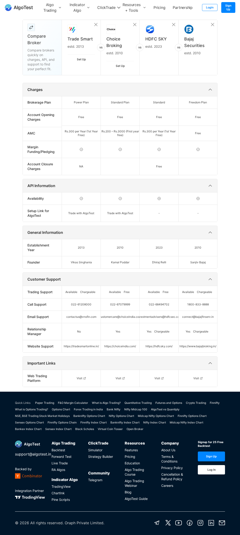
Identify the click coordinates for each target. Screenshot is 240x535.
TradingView (61, 486)
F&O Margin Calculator (73, 403)
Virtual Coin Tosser (110, 429)
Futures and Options (168, 403)
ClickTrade (98, 443)
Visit (79, 378)
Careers (167, 486)
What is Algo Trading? (106, 403)
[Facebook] (190, 523)
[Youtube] (178, 523)
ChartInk (58, 493)
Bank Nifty (113, 409)
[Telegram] (157, 523)
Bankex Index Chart (28, 429)
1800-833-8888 (198, 304)
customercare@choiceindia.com (120, 316)
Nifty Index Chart (154, 422)
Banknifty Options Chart (89, 416)
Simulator (95, 450)
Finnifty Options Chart (192, 416)
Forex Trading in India (88, 409)
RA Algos (58, 470)
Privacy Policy (172, 468)
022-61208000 (81, 304)
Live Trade (60, 463)
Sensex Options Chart (29, 422)
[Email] (222, 523)
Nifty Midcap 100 (135, 409)
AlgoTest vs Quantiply (165, 409)
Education (132, 463)
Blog (128, 492)
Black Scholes (84, 429)
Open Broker (135, 429)
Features (131, 450)
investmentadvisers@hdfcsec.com (159, 316)
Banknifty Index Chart (124, 422)
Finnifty (215, 403)
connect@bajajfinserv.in (198, 316)
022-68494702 (159, 304)
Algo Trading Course (134, 472)
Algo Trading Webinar (134, 483)
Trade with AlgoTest (81, 213)
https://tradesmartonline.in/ (81, 346)
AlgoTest (32, 444)
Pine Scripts (61, 500)
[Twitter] (168, 523)
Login (210, 7)
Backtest (58, 450)
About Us (168, 450)
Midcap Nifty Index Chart (186, 422)
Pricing (130, 457)
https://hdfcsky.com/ (159, 346)
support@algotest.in (33, 454)
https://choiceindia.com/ (120, 346)
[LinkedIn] (211, 523)
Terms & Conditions (169, 459)
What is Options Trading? (31, 409)
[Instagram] (200, 523)
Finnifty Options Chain (62, 422)
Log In (211, 469)
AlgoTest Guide (136, 499)
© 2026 (22, 523)
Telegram (95, 480)
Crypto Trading (196, 403)
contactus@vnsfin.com (81, 316)
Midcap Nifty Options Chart (156, 416)
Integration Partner (29, 491)
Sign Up (228, 7)
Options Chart (61, 409)
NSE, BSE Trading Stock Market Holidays (42, 416)
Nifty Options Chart (121, 416)
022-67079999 (120, 304)
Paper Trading (44, 403)
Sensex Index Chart (58, 429)
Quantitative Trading (138, 403)
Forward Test (61, 457)
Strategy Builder (100, 457)
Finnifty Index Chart (93, 422)
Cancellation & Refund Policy (172, 476)
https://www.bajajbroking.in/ (198, 346)
